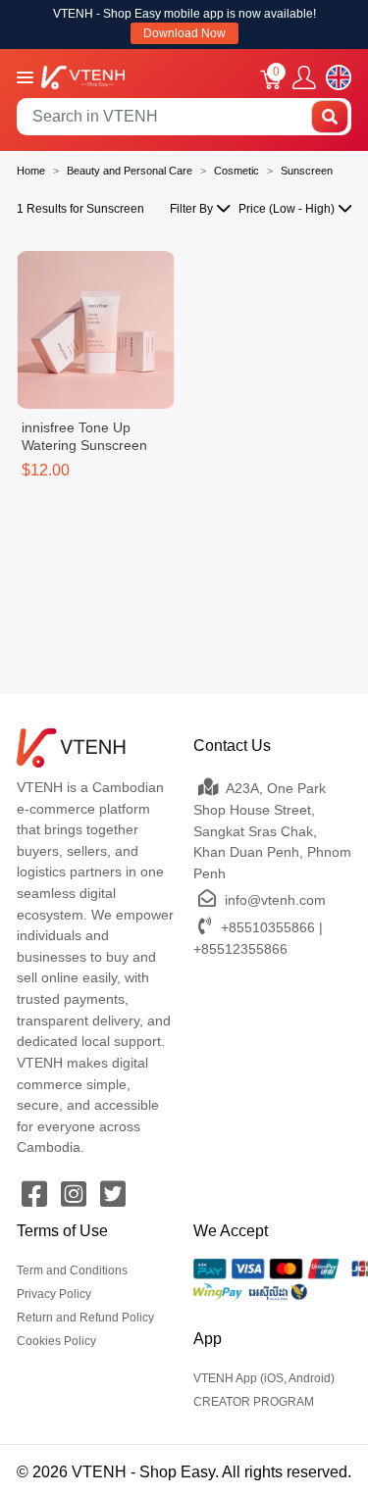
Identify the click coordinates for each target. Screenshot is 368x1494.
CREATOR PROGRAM (253, 1402)
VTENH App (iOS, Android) (264, 1378)
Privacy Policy (54, 1294)
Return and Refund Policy (85, 1317)
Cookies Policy (56, 1341)
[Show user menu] (304, 78)
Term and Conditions (72, 1270)
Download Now (184, 33)
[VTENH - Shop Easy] (83, 76)
